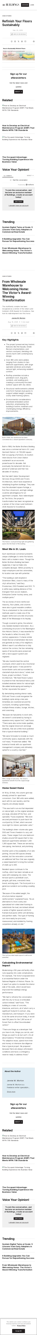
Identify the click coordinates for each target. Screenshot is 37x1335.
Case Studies (6, 16)
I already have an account (18, 206)
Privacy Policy (21, 1325)
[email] (25, 41)
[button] (3, 4)
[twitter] (18, 41)
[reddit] (22, 41)
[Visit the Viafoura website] (30, 184)
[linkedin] (15, 41)
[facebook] (12, 41)
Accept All (18, 1331)
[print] (34, 41)
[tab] (7, 175)
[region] (18, 180)
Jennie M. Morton (18, 318)
